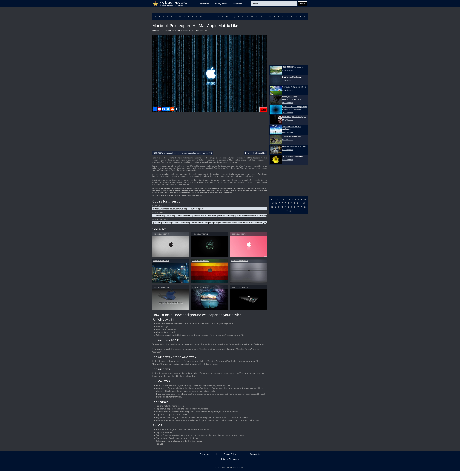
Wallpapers (156, 30)
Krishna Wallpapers (230, 459)
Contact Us (204, 3)
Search (302, 4)
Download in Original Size (255, 153)
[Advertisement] (209, 132)
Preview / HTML (159, 212)
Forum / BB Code (160, 219)
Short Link (157, 205)
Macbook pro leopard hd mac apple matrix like (181, 30)
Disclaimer (237, 3)
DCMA (263, 109)
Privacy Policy (221, 3)
